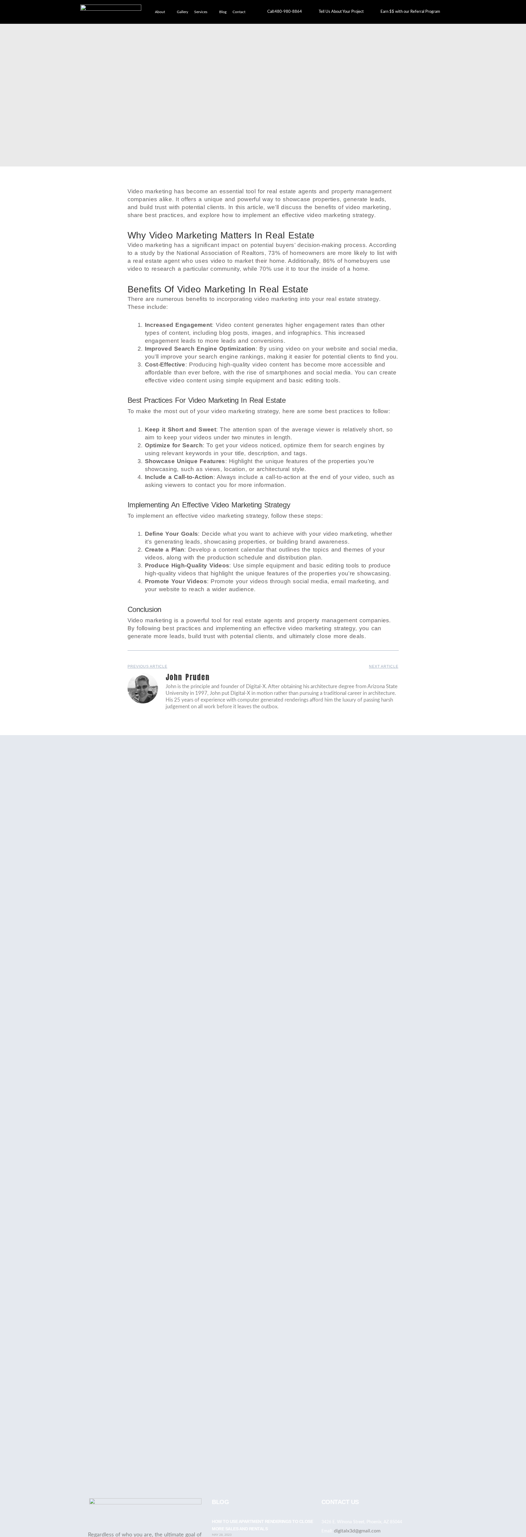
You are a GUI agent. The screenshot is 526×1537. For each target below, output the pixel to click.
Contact (239, 12)
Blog (222, 12)
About (160, 12)
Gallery (182, 12)
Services (200, 12)
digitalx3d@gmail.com (357, 1530)
